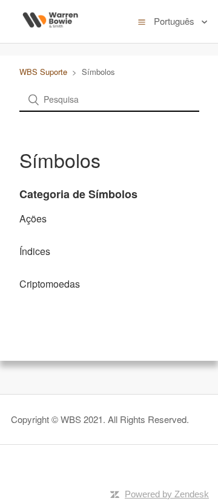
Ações (33, 218)
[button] (141, 21)
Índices (34, 251)
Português (175, 21)
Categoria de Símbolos (78, 194)
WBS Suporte (44, 71)
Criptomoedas (49, 284)
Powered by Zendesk (167, 494)
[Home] (50, 34)
